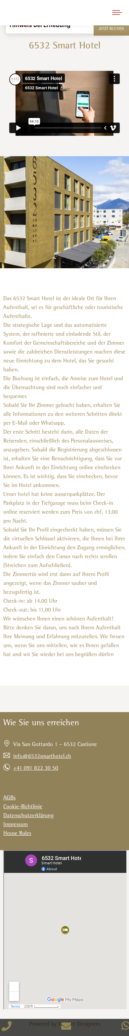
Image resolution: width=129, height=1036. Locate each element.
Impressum (15, 825)
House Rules (17, 834)
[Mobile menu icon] (117, 12)
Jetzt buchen (111, 29)
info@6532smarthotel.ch (42, 757)
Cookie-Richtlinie (22, 807)
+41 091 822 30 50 (35, 768)
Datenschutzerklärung (28, 816)
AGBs (9, 798)
